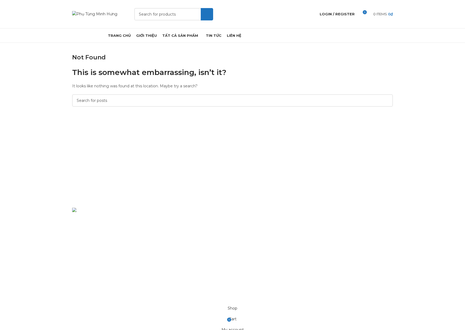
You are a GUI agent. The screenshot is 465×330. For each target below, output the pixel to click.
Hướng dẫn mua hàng (257, 240)
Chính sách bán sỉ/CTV (257, 249)
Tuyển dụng (248, 258)
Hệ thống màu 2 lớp (173, 230)
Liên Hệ (244, 277)
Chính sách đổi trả (253, 230)
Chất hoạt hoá (167, 240)
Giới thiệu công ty (253, 268)
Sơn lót (161, 249)
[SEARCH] (207, 14)
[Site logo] (94, 13)
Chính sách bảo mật (255, 221)
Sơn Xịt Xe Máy (168, 221)
